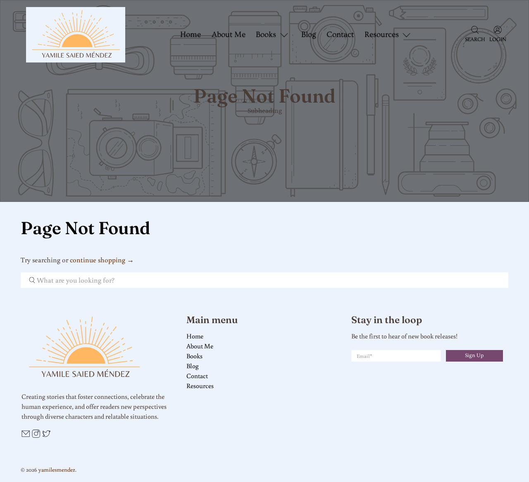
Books (194, 356)
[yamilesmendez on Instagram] (36, 435)
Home (190, 34)
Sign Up (474, 355)
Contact (340, 34)
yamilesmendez (56, 469)
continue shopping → (102, 259)
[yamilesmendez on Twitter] (46, 435)
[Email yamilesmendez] (25, 435)
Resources (200, 385)
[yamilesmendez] (75, 34)
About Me (228, 34)
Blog (308, 34)
